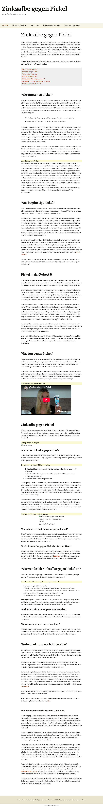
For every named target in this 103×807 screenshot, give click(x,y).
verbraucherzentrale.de (29, 771)
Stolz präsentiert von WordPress (75, 800)
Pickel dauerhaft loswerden (51, 25)
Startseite (5, 25)
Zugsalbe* (56, 556)
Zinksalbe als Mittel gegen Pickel (33, 79)
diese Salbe (25, 686)
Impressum (29, 800)
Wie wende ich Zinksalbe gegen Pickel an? (36, 81)
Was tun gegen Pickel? (29, 76)
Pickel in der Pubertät (29, 74)
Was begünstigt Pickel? (30, 72)
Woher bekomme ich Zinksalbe (32, 84)
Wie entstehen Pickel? (29, 69)
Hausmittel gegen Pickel (72, 25)
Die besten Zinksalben (19, 25)
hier (48, 701)
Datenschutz (21, 800)
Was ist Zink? (35, 25)
